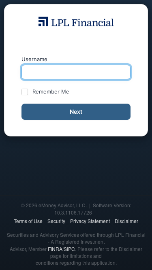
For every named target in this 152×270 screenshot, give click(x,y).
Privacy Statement (90, 220)
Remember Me (50, 91)
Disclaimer (126, 220)
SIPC (69, 248)
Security (56, 220)
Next (76, 111)
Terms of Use (28, 220)
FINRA (55, 248)
